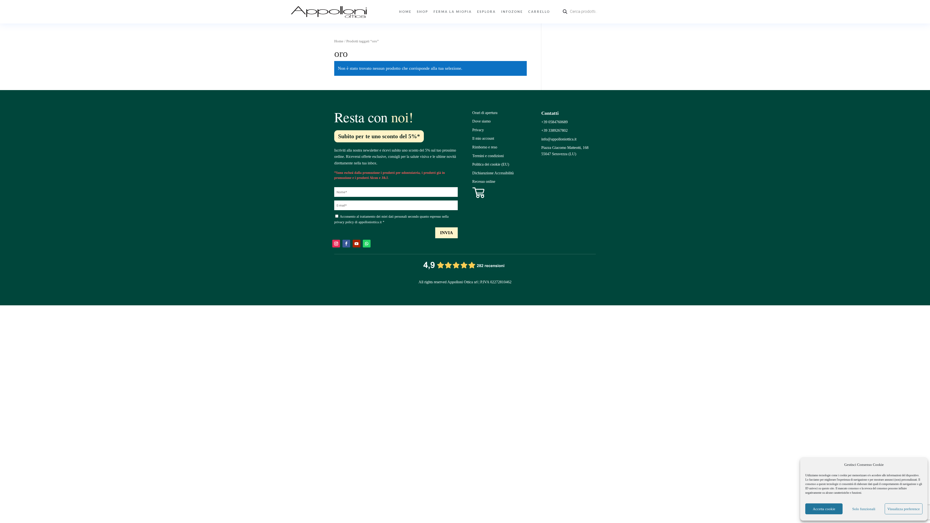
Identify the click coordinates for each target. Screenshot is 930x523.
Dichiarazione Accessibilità (493, 173)
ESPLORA (486, 12)
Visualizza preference (903, 509)
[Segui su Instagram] (336, 243)
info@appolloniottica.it (558, 139)
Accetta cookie (824, 509)
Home (405, 12)
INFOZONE (512, 12)
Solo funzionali (863, 509)
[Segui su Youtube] (356, 243)
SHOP (422, 12)
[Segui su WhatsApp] (367, 243)
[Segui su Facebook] (346, 243)
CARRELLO (539, 12)
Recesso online (483, 181)
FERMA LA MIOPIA (453, 12)
